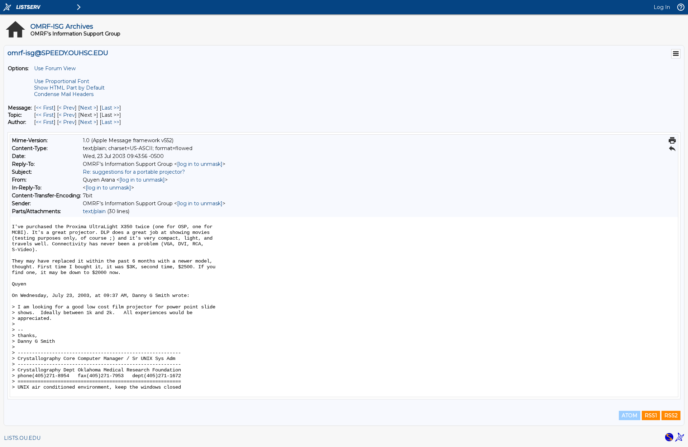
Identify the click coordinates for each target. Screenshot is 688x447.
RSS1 (651, 415)
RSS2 (671, 415)
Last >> (110, 108)
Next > (88, 108)
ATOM (629, 415)
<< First (45, 108)
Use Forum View (55, 68)
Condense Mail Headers (64, 94)
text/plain (94, 211)
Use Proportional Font (61, 81)
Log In (662, 7)
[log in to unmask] (200, 164)
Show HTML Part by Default (69, 88)
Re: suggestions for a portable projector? (134, 172)
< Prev (67, 108)
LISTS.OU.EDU (22, 438)
